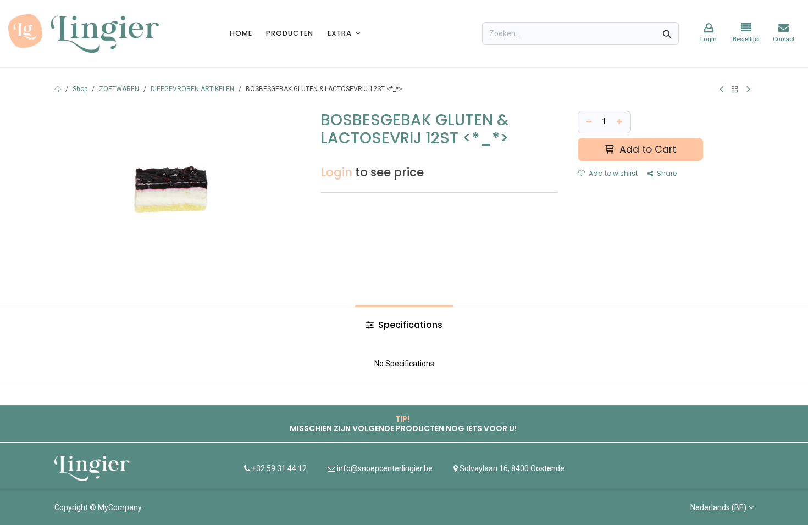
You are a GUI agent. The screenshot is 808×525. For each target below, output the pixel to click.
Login (336, 172)
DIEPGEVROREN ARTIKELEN (192, 89)
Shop (80, 89)
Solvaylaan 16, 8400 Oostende (512, 468)
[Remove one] (588, 122)
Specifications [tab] (409, 325)
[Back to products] (734, 89)
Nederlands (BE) (718, 507)
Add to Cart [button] (646, 149)
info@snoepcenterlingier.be (385, 468)
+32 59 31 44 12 (278, 468)
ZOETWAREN (119, 89)
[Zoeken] (667, 33)
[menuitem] (241, 33)
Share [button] (666, 173)
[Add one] (620, 122)
